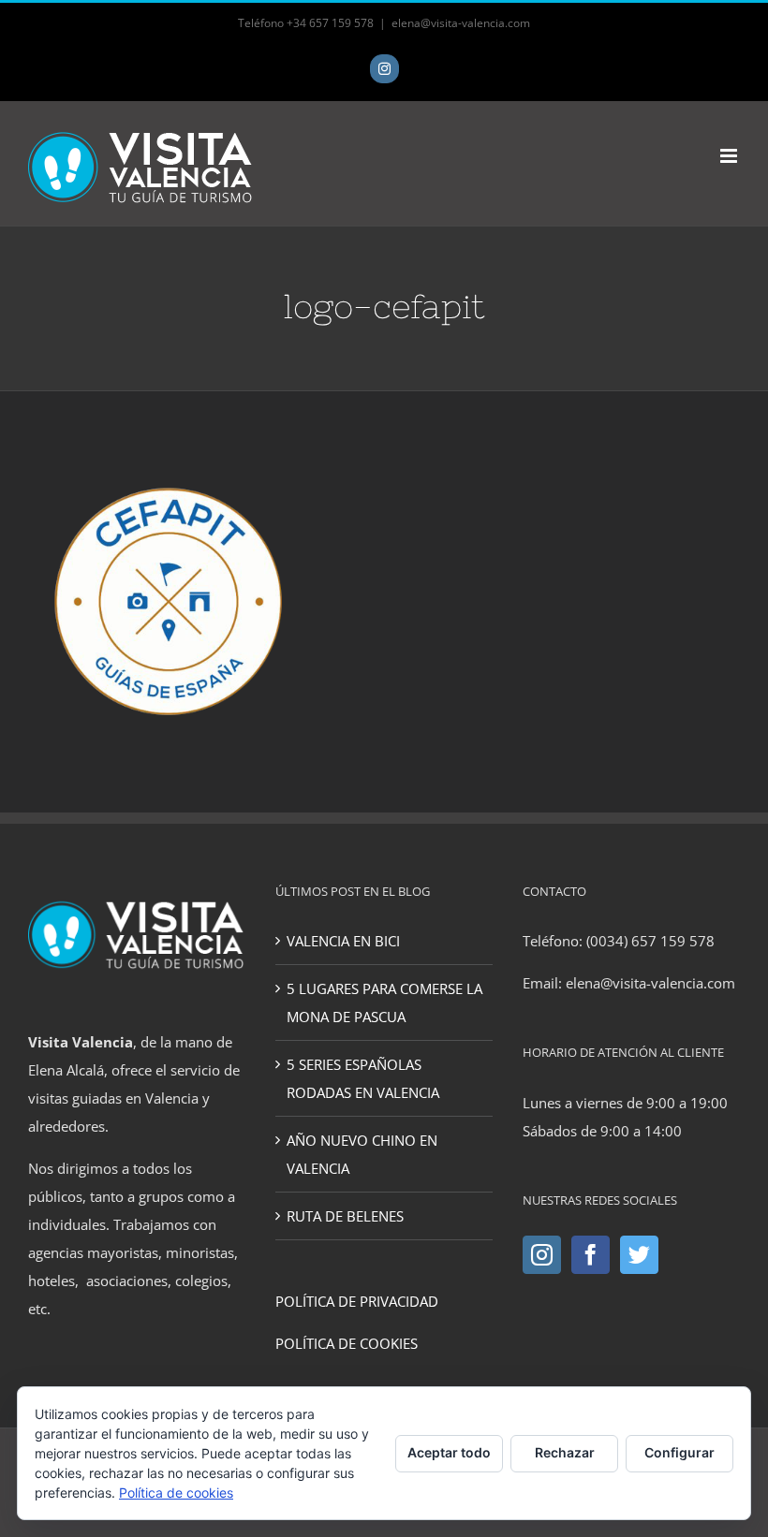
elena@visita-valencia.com (460, 23)
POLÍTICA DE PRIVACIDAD (356, 1301)
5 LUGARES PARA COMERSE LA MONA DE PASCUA (384, 1002)
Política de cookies (176, 1492)
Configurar (679, 1452)
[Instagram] (542, 1255)
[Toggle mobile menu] (730, 156)
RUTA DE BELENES (345, 1216)
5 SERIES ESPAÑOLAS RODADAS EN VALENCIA (363, 1078)
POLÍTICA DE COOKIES (346, 1343)
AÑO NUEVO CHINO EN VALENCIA (362, 1154)
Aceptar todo (449, 1452)
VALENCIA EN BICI (343, 940)
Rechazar (565, 1452)
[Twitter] (639, 1255)
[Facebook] (590, 1255)
